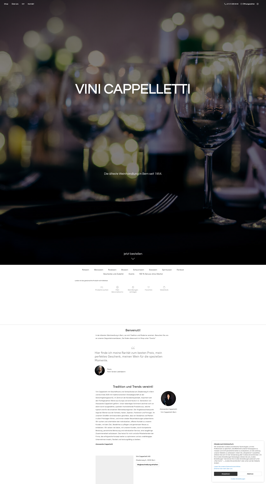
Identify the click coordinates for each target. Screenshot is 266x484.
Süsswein (153, 270)
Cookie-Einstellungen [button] (238, 479)
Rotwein (85, 270)
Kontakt (31, 4)
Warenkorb (164, 290)
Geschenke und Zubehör (113, 274)
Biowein (124, 270)
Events (131, 274)
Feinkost (180, 270)
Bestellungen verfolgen (133, 291)
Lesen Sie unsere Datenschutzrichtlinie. (227, 466)
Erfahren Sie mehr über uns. (223, 468)
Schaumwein (138, 270)
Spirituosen (167, 270)
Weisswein (98, 270)
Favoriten (148, 290)
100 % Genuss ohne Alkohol (151, 274)
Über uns (15, 4)
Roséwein (112, 270)
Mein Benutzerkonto (117, 291)
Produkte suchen (101, 290)
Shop (6, 4)
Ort (23, 4)
